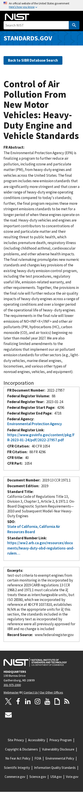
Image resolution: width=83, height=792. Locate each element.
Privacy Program (60, 740)
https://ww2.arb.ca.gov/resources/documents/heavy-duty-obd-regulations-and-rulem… (40, 548)
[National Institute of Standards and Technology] (35, 662)
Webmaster (11, 692)
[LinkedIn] (28, 701)
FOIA (38, 758)
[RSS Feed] (67, 701)
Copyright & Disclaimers (21, 749)
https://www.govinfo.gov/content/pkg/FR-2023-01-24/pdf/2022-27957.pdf (41, 437)
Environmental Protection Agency (34, 423)
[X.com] (8, 701)
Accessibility (36, 740)
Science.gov (37, 777)
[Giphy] (57, 701)
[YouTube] (47, 701)
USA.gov (56, 777)
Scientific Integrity (17, 767)
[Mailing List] (8, 715)
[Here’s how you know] (41, 5)
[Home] (17, 17)
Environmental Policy (59, 758)
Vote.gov (72, 777)
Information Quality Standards (55, 767)
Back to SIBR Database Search (33, 60)
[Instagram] (37, 701)
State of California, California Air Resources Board (33, 529)
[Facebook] (18, 701)
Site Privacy (16, 740)
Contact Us (31, 692)
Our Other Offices (51, 692)
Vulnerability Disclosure (58, 749)
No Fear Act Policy (17, 758)
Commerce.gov (15, 777)
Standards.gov (28, 38)
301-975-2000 (12, 685)
